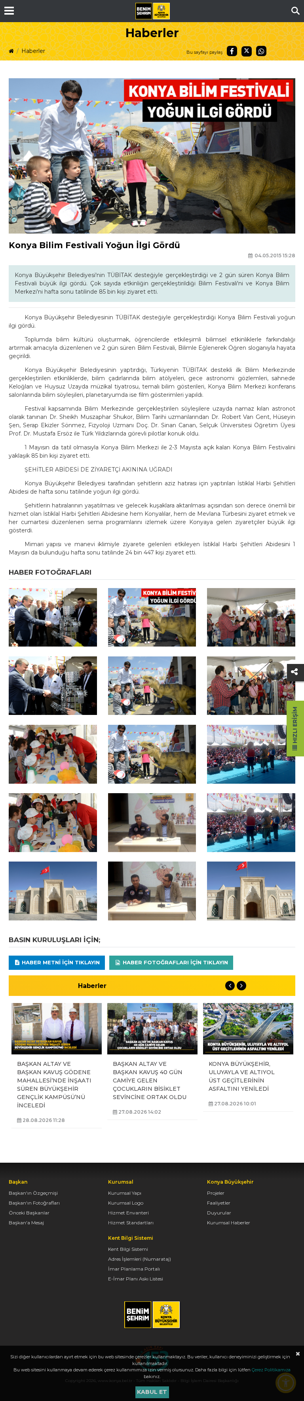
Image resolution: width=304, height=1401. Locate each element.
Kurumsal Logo (125, 1203)
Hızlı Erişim (294, 726)
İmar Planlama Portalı (134, 1269)
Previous (230, 985)
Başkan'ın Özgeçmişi (33, 1193)
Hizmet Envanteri (128, 1213)
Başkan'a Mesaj (26, 1223)
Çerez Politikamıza (271, 1370)
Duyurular (219, 1213)
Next (241, 985)
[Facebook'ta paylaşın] (232, 51)
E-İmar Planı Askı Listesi (135, 1279)
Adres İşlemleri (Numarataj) (139, 1259)
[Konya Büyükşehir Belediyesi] (152, 11)
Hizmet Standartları (131, 1223)
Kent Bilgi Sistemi (128, 1249)
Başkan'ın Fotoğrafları (34, 1203)
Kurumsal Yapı (124, 1193)
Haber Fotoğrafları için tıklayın (174, 962)
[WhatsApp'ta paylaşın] (261, 51)
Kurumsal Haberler (228, 1223)
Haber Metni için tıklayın (60, 962)
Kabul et (152, 1391)
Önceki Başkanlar (29, 1213)
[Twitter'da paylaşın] (246, 51)
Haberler (33, 51)
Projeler (215, 1193)
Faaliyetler (218, 1203)
